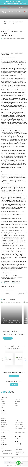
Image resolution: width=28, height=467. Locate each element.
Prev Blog (6, 293)
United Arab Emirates (20, 451)
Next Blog (21, 293)
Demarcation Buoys (19, 424)
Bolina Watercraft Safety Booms (6, 451)
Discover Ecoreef (19, 3)
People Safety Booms (19, 426)
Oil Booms (3, 426)
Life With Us (17, 401)
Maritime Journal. (16, 282)
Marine (2, 440)
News (16, 403)
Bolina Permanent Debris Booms (6, 446)
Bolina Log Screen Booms (6, 448)
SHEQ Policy (3, 413)
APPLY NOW (14, 384)
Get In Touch (7, 338)
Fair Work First (4, 414)
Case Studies (3, 405)
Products (3, 403)
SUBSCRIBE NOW (14, 375)
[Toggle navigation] (25, 7)
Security (17, 430)
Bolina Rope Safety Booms (6, 453)
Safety (16, 420)
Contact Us (17, 399)
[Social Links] (15, 444)
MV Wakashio (20, 150)
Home (5, 21)
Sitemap (17, 405)
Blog (9, 21)
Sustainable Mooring (5, 430)
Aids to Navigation (19, 422)
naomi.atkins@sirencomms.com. (8, 278)
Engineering (3, 438)
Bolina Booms (4, 444)
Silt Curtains (3, 422)
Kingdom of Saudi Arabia (19, 453)
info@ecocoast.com (20, 438)
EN (21, 7)
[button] (25, 359)
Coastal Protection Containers (5, 429)
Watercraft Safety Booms (20, 428)
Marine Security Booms (20, 432)
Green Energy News (5, 282)
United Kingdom (19, 449)
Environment (4, 420)
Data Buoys (3, 432)
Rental (2, 442)
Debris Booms (4, 424)
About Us (3, 401)
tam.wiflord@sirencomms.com (8, 277)
